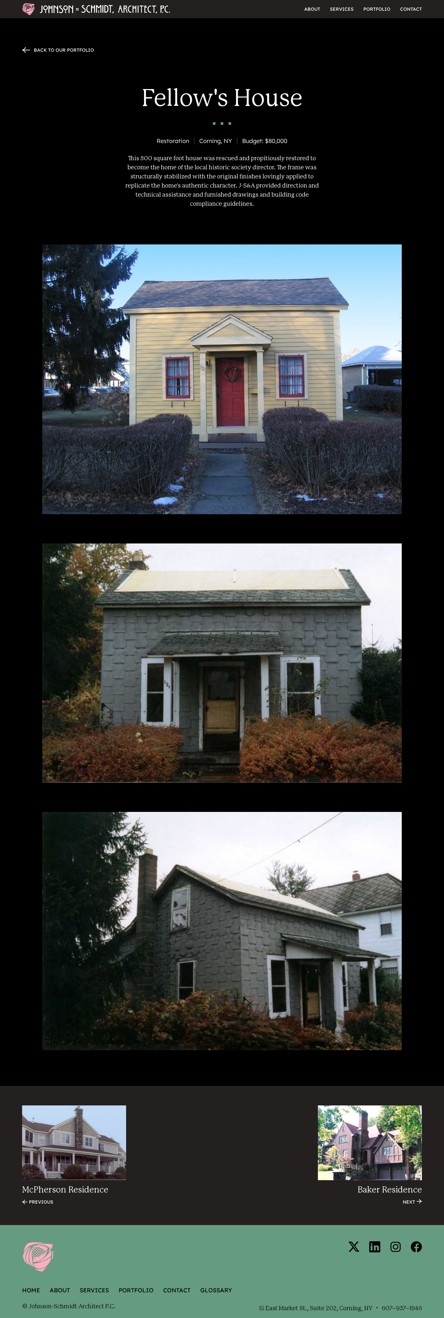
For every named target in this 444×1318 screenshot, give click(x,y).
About (312, 9)
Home (31, 1290)
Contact (411, 9)
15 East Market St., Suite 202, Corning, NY (315, 1308)
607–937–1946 (402, 1308)
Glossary (216, 1290)
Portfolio (376, 9)
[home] (87, 9)
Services (342, 9)
